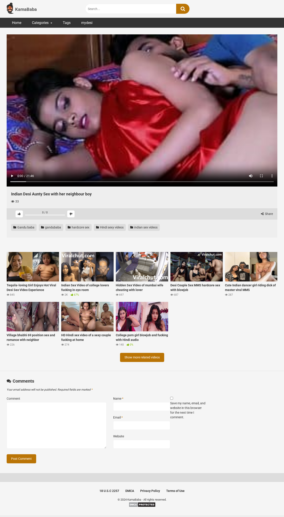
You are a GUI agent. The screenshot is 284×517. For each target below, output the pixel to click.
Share (268, 214)
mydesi (87, 23)
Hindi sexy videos (111, 227)
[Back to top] (269, 503)
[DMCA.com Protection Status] (142, 506)
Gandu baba (25, 227)
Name (118, 398)
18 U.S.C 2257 (109, 491)
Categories (40, 23)
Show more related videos (142, 357)
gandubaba (52, 227)
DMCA (129, 491)
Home (16, 23)
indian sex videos (146, 227)
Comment (13, 398)
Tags (67, 23)
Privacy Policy (150, 491)
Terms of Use (175, 491)
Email (118, 417)
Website (118, 436)
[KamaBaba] (10, 9)
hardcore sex (80, 227)
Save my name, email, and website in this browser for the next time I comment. (187, 410)
